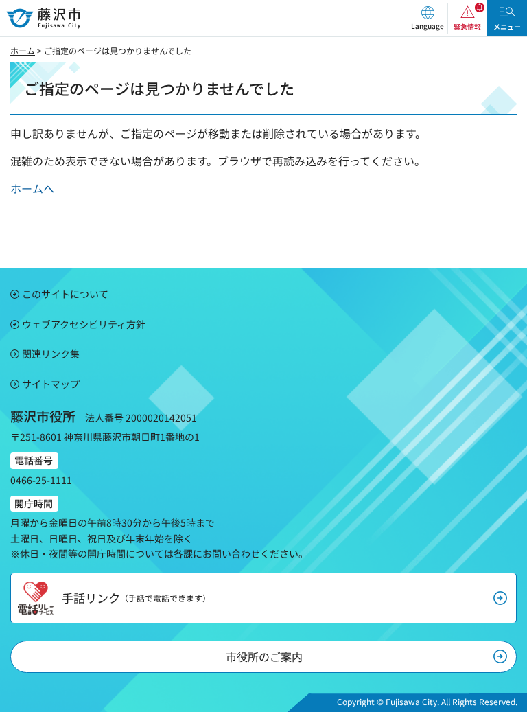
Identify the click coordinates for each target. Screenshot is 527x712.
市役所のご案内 (264, 656)
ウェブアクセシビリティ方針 (83, 324)
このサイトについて (65, 294)
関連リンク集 (51, 353)
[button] (427, 18)
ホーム (22, 50)
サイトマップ (51, 384)
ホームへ (32, 188)
